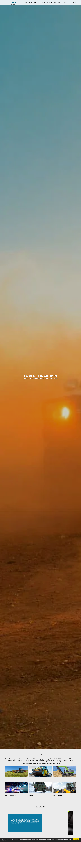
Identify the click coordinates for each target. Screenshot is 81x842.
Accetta (76, 839)
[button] (32, 2)
